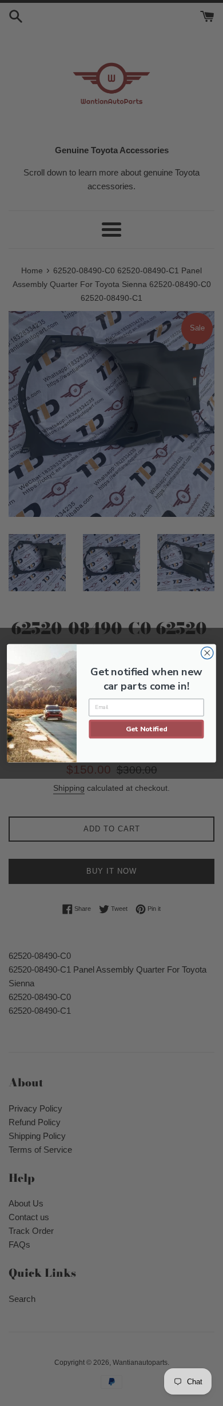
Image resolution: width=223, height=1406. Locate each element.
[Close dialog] (207, 653)
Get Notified (147, 728)
